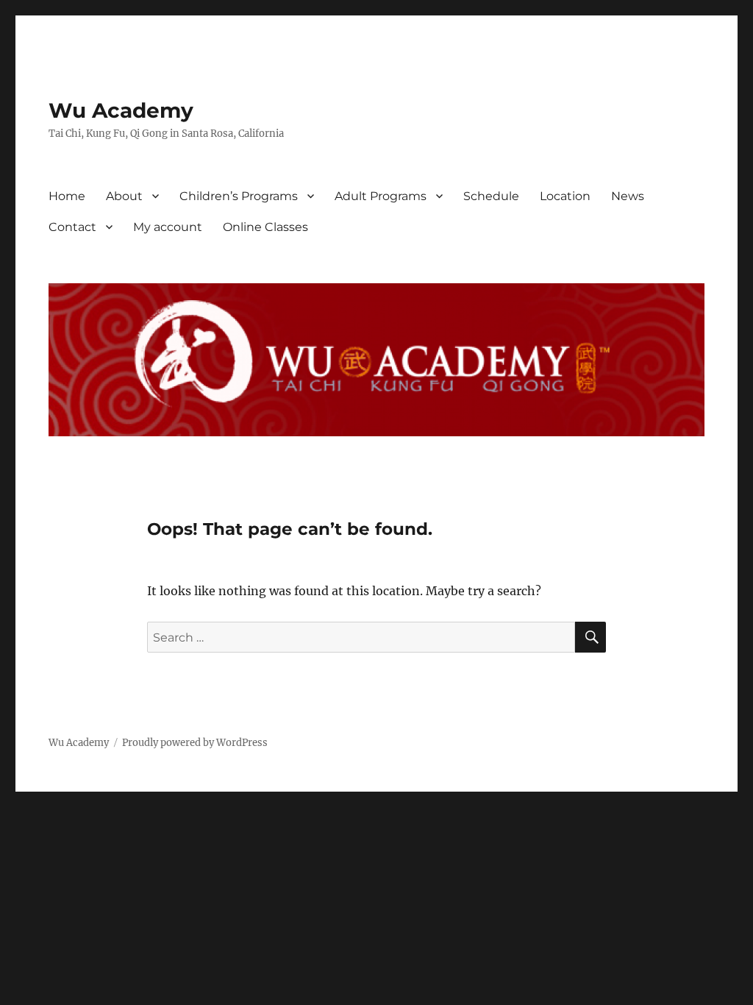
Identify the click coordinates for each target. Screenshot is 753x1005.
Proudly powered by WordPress (195, 742)
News (627, 196)
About (124, 196)
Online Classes (265, 227)
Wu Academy (121, 110)
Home (67, 196)
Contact (72, 227)
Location (565, 196)
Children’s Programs (238, 196)
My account (167, 227)
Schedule (491, 196)
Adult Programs (381, 196)
